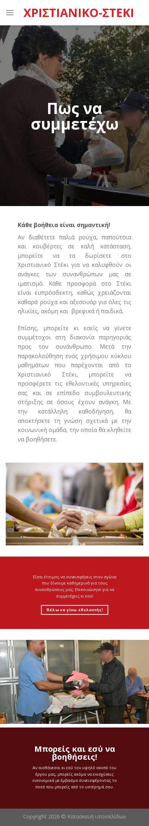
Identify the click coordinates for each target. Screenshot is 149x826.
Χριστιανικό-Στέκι (79, 12)
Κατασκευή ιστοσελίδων (96, 816)
